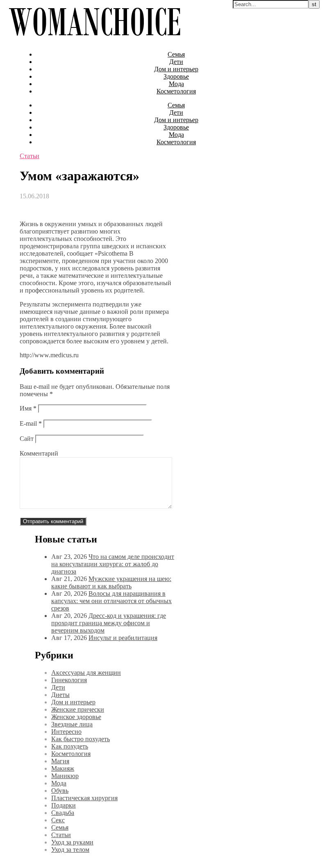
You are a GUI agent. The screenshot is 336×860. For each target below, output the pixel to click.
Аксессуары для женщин (86, 672)
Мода (176, 83)
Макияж (62, 768)
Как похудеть (69, 746)
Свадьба (62, 812)
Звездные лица (72, 724)
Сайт (27, 438)
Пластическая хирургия (84, 797)
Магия (60, 761)
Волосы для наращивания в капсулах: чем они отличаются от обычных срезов (111, 601)
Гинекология (69, 679)
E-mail (31, 423)
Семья (176, 54)
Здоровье (176, 76)
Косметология (176, 91)
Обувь (59, 790)
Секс (58, 820)
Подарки (63, 805)
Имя (28, 408)
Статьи (29, 155)
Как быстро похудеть (80, 738)
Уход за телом (70, 849)
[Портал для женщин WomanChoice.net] (94, 40)
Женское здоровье (76, 716)
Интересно (66, 731)
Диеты (60, 694)
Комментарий (39, 453)
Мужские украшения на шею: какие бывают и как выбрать (111, 582)
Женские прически (77, 709)
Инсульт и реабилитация (123, 637)
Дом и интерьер (176, 69)
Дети (176, 61)
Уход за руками (72, 842)
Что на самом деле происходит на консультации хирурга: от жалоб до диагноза (112, 564)
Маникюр (65, 775)
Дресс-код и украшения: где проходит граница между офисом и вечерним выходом (108, 623)
